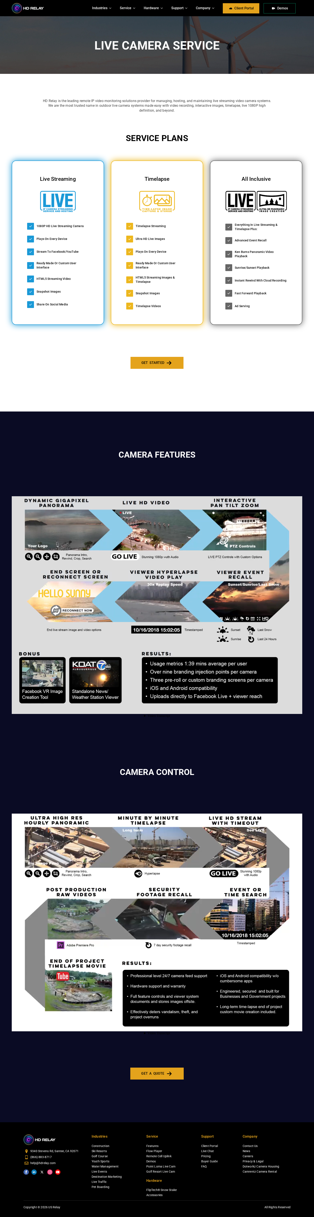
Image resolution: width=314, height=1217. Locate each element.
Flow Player (154, 1151)
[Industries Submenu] (111, 8)
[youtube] (57, 1172)
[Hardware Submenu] (163, 8)
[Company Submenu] (214, 8)
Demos (151, 1161)
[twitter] (42, 1172)
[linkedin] (34, 1172)
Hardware (151, 8)
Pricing (206, 1156)
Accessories (154, 1195)
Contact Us (250, 1146)
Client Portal (209, 1146)
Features (152, 1146)
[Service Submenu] (135, 8)
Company (203, 8)
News (246, 1151)
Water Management (105, 1166)
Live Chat (207, 1151)
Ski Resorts (99, 1151)
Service (125, 8)
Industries (99, 8)
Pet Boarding (100, 1187)
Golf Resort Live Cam (160, 1171)
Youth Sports (100, 1161)
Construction (100, 1146)
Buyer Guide (209, 1161)
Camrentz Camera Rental (260, 1171)
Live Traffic (99, 1181)
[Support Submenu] (187, 8)
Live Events (99, 1171)
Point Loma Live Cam (160, 1166)
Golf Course (100, 1156)
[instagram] (50, 1172)
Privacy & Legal (253, 1161)
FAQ (204, 1166)
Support (177, 8)
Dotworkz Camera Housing (261, 1166)
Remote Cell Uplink (159, 1156)
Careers (248, 1156)
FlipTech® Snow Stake (161, 1190)
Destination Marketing (107, 1176)
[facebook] (26, 1172)
